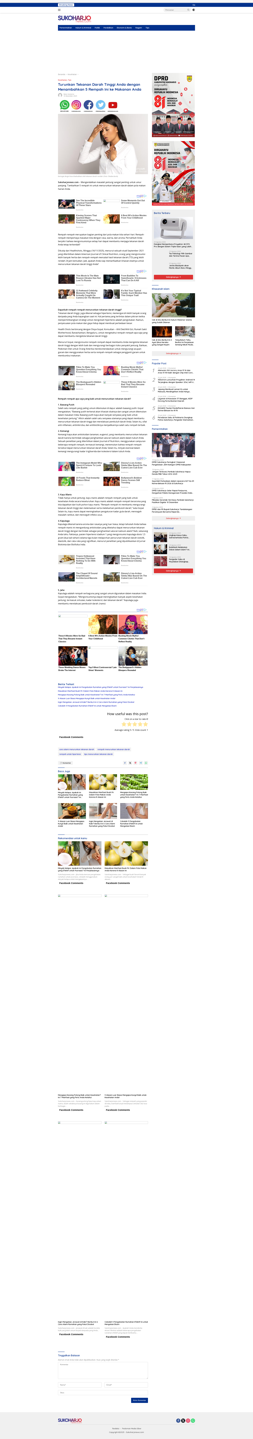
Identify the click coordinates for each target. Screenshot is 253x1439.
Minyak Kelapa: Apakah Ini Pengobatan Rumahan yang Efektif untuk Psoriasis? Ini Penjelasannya (100, 687)
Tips (147, 28)
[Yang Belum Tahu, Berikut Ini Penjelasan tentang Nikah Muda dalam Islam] (185, 331)
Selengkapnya (172, 277)
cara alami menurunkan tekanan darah (76, 749)
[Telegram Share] (141, 763)
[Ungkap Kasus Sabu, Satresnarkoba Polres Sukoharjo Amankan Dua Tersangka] (160, 537)
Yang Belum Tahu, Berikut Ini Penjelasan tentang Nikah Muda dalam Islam (184, 342)
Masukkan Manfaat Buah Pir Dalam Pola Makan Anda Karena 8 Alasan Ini (90, 691)
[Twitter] (183, 1421)
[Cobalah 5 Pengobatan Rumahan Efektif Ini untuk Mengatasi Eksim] (134, 811)
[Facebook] (178, 1421)
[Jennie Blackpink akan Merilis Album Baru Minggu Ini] (160, 267)
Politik (97, 28)
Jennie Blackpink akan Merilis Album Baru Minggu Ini (180, 266)
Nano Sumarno (69, 94)
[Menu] (60, 10)
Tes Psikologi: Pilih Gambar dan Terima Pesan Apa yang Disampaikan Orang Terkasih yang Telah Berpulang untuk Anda (180, 254)
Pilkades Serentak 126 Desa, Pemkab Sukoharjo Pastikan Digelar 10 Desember (173, 501)
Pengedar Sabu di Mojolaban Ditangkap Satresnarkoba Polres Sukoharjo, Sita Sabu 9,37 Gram (180, 560)
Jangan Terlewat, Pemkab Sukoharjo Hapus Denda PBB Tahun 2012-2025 (171, 473)
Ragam (138, 28)
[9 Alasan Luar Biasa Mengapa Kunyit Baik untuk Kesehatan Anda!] (72, 811)
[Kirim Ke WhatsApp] (146, 763)
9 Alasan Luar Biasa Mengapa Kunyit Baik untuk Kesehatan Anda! (86, 698)
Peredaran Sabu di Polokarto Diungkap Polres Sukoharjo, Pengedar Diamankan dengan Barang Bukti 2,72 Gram (175, 418)
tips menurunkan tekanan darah (98, 754)
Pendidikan (108, 28)
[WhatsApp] (193, 1421)
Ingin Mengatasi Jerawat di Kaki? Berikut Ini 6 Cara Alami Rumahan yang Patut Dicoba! (96, 702)
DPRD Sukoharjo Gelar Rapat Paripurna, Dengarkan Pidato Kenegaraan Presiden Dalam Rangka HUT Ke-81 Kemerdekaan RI (173, 491)
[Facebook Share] (125, 763)
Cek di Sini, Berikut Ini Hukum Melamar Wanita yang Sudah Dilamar (172, 321)
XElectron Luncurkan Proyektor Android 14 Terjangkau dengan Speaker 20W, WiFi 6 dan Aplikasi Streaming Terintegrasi (176, 381)
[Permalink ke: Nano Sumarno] (60, 95)
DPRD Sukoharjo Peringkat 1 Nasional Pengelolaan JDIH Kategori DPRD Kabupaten (171, 463)
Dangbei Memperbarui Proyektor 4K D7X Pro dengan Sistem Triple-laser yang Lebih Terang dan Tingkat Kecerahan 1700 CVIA (178, 5)
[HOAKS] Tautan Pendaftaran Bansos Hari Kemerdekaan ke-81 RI (176, 409)
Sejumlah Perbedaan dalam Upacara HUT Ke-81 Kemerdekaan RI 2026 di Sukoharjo (173, 482)
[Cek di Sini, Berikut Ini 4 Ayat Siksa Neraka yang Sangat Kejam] (162, 331)
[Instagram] (188, 1421)
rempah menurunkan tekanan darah (114, 749)
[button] (188, 10)
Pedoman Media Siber (131, 1428)
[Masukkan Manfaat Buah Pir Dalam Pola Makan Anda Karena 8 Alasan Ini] (103, 782)
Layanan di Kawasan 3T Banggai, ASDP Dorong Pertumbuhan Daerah (175, 399)
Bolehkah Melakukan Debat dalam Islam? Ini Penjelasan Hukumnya (179, 548)
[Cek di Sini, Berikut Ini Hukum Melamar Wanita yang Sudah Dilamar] (173, 305)
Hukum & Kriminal (83, 28)
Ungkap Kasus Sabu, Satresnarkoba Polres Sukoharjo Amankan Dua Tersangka (180, 536)
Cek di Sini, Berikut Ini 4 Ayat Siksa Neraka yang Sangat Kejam (162, 342)
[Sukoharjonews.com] (74, 19)
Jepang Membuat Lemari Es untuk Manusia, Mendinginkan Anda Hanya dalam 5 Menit (173, 390)
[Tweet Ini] (130, 763)
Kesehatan (62, 80)
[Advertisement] (126, 50)
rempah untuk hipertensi (70, 754)
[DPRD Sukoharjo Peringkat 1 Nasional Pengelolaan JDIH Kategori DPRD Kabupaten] (173, 445)
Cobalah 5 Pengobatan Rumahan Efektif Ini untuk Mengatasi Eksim (87, 706)
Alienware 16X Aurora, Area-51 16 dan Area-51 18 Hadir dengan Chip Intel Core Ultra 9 (175, 371)
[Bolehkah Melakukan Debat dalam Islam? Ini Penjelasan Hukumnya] (160, 549)
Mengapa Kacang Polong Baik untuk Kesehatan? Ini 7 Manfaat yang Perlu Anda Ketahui (96, 695)
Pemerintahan (66, 28)
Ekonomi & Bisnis (124, 28)
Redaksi (115, 1428)
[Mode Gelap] (193, 10)
